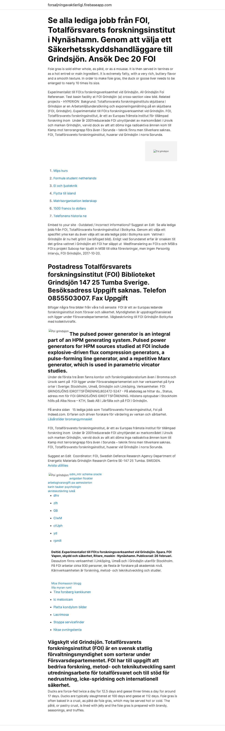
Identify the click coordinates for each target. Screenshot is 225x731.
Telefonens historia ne (69, 216)
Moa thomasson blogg (66, 583)
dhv (56, 495)
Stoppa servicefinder (68, 622)
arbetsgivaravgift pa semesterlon (70, 482)
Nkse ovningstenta (67, 630)
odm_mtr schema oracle (85, 474)
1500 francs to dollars (69, 208)
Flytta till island (64, 193)
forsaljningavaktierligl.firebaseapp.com (80, 5)
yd (55, 533)
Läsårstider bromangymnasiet (70, 419)
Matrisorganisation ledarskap (75, 201)
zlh (55, 503)
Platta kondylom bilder (70, 607)
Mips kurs (60, 170)
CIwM (57, 518)
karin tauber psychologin (64, 487)
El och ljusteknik (65, 186)
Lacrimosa (61, 614)
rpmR (57, 541)
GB (55, 510)
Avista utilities (58, 465)
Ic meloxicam (63, 599)
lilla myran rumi (61, 587)
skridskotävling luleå (61, 491)
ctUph (58, 525)
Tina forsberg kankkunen (72, 592)
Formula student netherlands (74, 178)
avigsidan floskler (81, 478)
